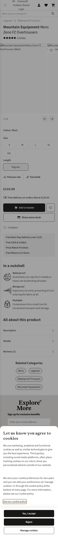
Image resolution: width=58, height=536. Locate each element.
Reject (29, 522)
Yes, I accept (29, 513)
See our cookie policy (14, 501)
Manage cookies (29, 530)
